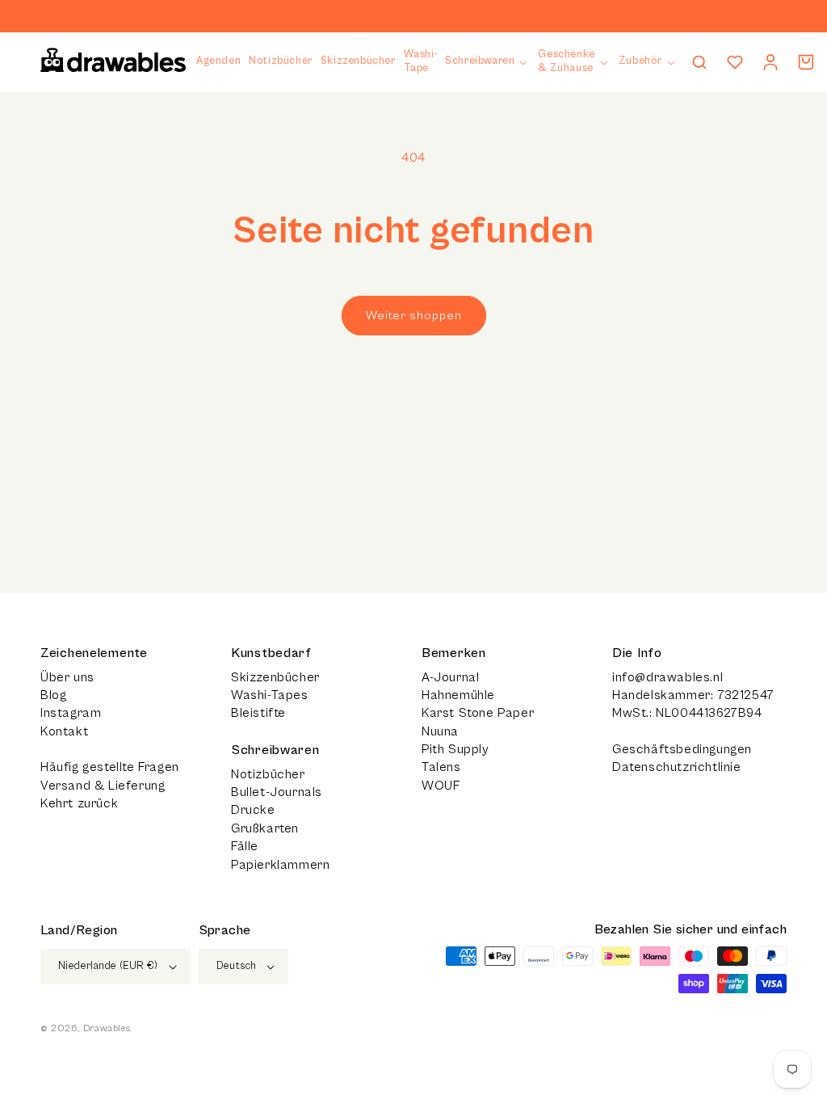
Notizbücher (268, 774)
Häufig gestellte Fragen (109, 767)
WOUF (441, 785)
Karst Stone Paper (478, 713)
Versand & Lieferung (102, 785)
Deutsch (236, 966)
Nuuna (440, 731)
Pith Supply (455, 749)
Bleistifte (258, 713)
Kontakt (64, 731)
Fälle (244, 846)
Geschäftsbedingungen (682, 749)
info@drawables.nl (667, 677)
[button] (487, 61)
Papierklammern (280, 864)
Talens (441, 767)
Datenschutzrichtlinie (676, 767)
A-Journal (450, 677)
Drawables (106, 1028)
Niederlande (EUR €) (108, 966)
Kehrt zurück (79, 803)
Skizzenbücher (275, 677)
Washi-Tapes (270, 695)
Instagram (70, 713)
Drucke (253, 810)
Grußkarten (265, 828)
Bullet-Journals (276, 792)
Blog (53, 695)
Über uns (67, 677)
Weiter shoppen (414, 315)
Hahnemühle (458, 695)
